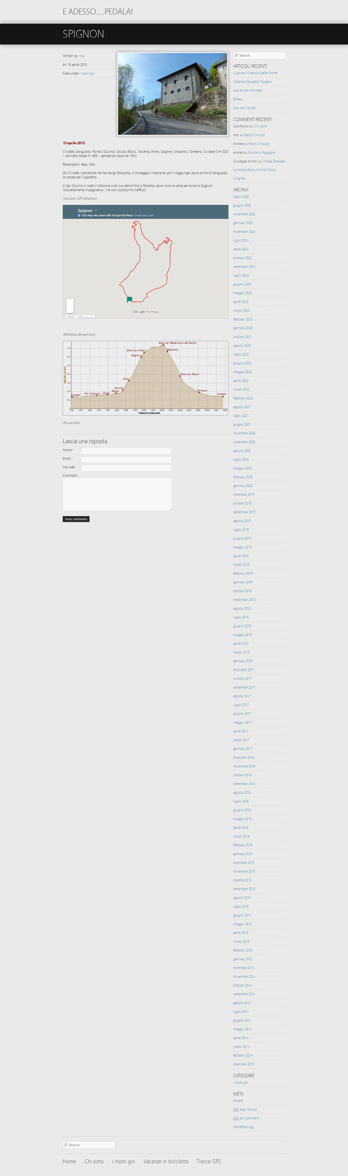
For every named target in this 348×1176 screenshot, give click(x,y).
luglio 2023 (241, 275)
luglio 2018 (241, 617)
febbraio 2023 (242, 319)
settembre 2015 (244, 889)
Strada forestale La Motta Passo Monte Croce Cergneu (259, 169)
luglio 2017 (241, 705)
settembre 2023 (244, 267)
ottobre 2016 (242, 775)
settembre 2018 (244, 600)
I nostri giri (87, 73)
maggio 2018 (242, 635)
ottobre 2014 (242, 985)
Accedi (238, 1101)
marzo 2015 (241, 941)
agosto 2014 (242, 1003)
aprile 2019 (240, 556)
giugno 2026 (242, 205)
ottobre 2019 (242, 503)
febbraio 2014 (242, 1055)
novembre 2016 (244, 766)
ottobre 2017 (242, 678)
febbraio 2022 (242, 398)
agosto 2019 (242, 521)
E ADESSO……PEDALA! (98, 12)
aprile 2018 (240, 643)
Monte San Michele (247, 90)
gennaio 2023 (242, 328)
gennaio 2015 (242, 959)
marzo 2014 (241, 1047)
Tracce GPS (209, 1161)
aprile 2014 (240, 1038)
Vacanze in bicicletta (165, 1161)
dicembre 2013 (243, 1064)
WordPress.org (243, 1127)
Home (69, 1161)
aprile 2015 (240, 933)
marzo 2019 (241, 565)
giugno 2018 (242, 626)
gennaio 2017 (242, 749)
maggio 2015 (242, 924)
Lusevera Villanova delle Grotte (255, 73)
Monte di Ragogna (261, 152)
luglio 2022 (241, 354)
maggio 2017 (242, 722)
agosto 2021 (242, 407)
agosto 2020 (242, 451)
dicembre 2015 (243, 863)
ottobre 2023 (242, 258)
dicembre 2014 (243, 968)
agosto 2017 (242, 696)
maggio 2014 (242, 1029)
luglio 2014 (241, 1011)
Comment (70, 475)
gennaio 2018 (242, 661)
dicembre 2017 (243, 670)
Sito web (69, 467)
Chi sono (260, 126)
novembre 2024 (244, 232)
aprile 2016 (240, 827)
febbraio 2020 (242, 477)
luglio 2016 (241, 801)
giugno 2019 (242, 538)
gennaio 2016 (242, 854)
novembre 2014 (244, 976)
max (82, 56)
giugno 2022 (242, 363)
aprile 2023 (240, 302)
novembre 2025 (244, 214)
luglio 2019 (241, 529)
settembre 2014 (244, 994)
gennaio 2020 (242, 486)
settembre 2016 (244, 784)
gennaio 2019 (242, 582)
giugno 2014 (242, 1020)
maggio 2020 (242, 468)
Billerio (237, 99)
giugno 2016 (242, 810)
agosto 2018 (242, 608)
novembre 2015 (244, 871)
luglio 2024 (241, 240)
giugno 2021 (242, 424)
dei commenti (246, 1118)
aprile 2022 (240, 380)
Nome (67, 450)
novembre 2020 (244, 433)
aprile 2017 (240, 731)
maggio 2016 (242, 819)
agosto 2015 (242, 898)
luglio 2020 (241, 459)
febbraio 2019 (242, 573)
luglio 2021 (241, 416)
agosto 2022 (242, 345)
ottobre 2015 (242, 880)
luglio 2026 (241, 196)
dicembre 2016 (243, 757)
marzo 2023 (241, 310)
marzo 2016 (241, 836)
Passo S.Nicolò (254, 135)
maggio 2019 (242, 547)
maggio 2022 (242, 372)
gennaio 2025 (242, 223)
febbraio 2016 (242, 845)
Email (66, 458)
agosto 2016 (242, 792)
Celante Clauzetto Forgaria (252, 82)
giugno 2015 (242, 915)
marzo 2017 (241, 740)
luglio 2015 (241, 906)
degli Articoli (245, 1109)
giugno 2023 (242, 284)
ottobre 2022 (242, 337)
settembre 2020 (244, 442)
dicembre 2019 (243, 494)
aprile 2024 (240, 249)
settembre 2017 (244, 687)
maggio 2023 (242, 293)
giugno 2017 (242, 714)
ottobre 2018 (242, 591)
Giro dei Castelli (244, 108)
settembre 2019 (244, 512)
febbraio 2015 (242, 950)
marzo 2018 (241, 652)
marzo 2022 (241, 389)
